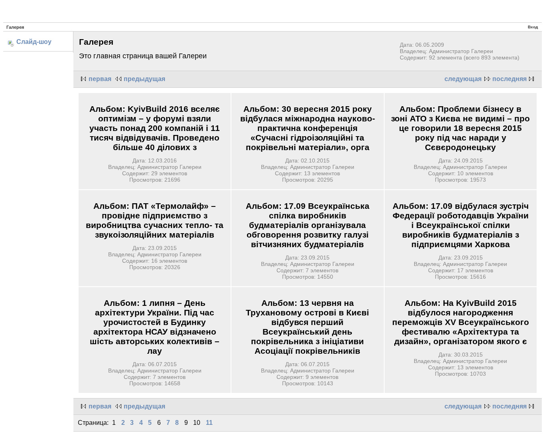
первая (100, 78)
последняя (509, 78)
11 (209, 422)
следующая (463, 78)
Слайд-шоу (33, 41)
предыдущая (144, 78)
